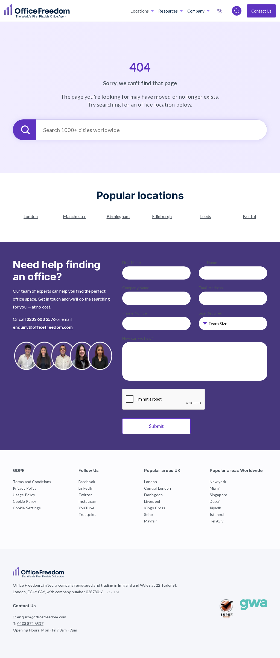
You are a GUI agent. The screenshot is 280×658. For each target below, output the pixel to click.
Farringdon (153, 494)
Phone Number (135, 313)
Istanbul (217, 514)
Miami (215, 488)
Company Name (135, 287)
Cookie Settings (27, 508)
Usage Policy (24, 494)
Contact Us (261, 10)
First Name (131, 262)
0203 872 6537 (225, 11)
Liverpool (152, 501)
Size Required (210, 313)
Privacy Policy (24, 488)
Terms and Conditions (32, 481)
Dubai (215, 501)
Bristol (249, 216)
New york (218, 481)
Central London (157, 488)
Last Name (208, 262)
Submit (156, 426)
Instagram (87, 501)
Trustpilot (87, 514)
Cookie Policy (24, 501)
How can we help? (137, 338)
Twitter (85, 494)
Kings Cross (154, 508)
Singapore (218, 494)
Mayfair (150, 521)
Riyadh (215, 508)
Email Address (211, 287)
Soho (148, 514)
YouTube (86, 508)
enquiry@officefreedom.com (43, 327)
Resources (168, 10)
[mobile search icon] (236, 11)
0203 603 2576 (41, 319)
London (31, 216)
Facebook (86, 481)
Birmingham (118, 216)
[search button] (69, 11)
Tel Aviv (216, 521)
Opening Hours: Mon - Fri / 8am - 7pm (45, 630)
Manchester (74, 216)
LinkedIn (86, 488)
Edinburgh (162, 216)
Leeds (205, 216)
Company (196, 10)
